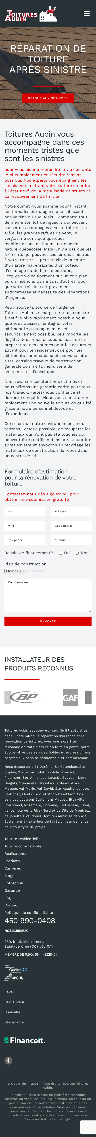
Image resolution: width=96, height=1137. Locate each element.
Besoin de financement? (46, 552)
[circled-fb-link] (8, 1058)
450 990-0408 (29, 920)
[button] (7, 697)
